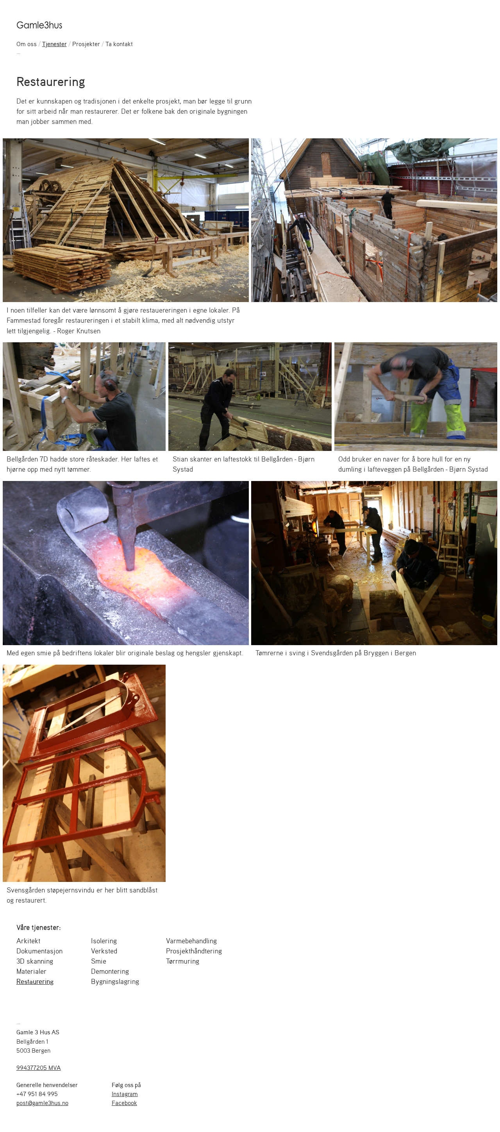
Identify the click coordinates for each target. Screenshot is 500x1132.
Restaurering (35, 981)
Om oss (26, 44)
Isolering (104, 940)
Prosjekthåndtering (194, 950)
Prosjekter (86, 44)
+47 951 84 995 (37, 1094)
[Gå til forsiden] (40, 25)
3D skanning (34, 961)
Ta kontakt (119, 44)
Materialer (31, 971)
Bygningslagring (115, 981)
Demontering (110, 971)
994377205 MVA (38, 1067)
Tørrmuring (182, 961)
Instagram (125, 1094)
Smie (98, 961)
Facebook (124, 1103)
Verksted (104, 950)
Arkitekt (28, 940)
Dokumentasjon (39, 950)
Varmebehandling (191, 940)
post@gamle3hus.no (42, 1103)
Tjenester (54, 44)
